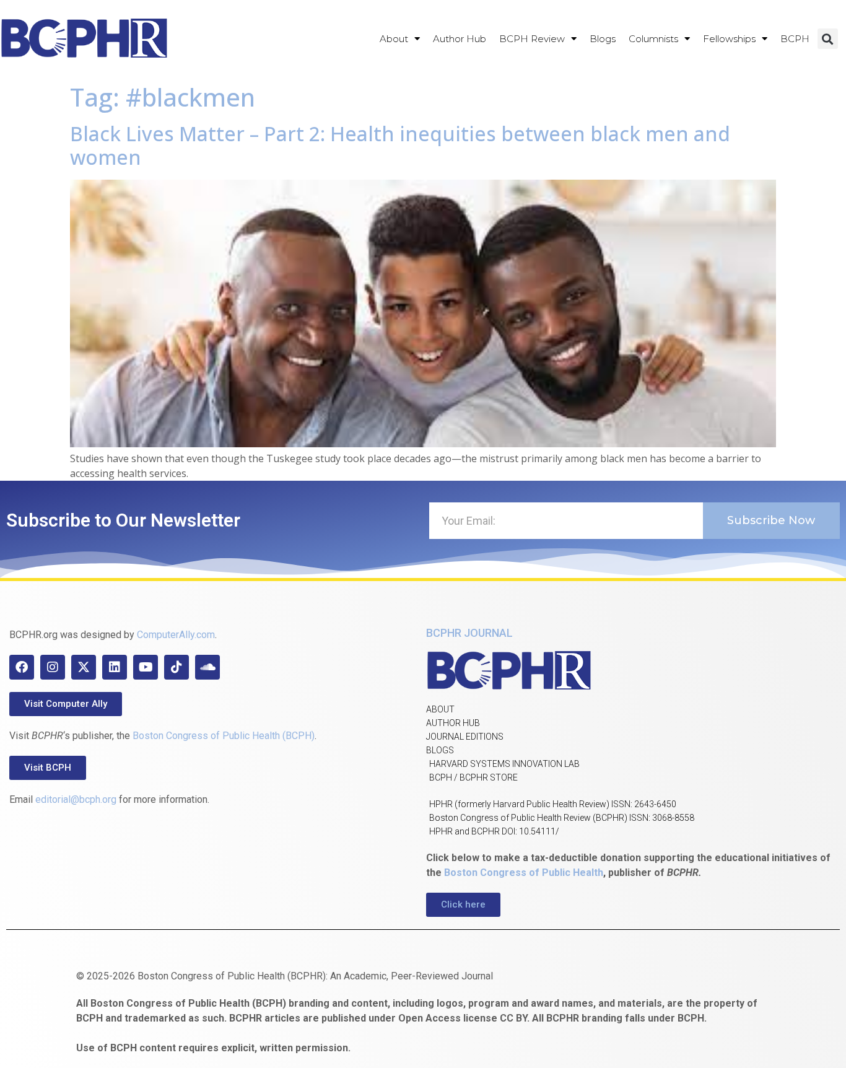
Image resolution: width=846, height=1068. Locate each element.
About (394, 39)
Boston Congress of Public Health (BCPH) (224, 736)
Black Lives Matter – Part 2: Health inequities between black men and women (400, 145)
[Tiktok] (176, 667)
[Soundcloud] (207, 667)
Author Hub (459, 39)
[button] (828, 38)
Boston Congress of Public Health (523, 872)
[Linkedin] (114, 667)
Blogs (603, 39)
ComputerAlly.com (176, 635)
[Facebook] (21, 667)
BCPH (794, 39)
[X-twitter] (83, 667)
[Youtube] (145, 667)
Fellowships (729, 39)
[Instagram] (52, 667)
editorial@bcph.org (75, 799)
